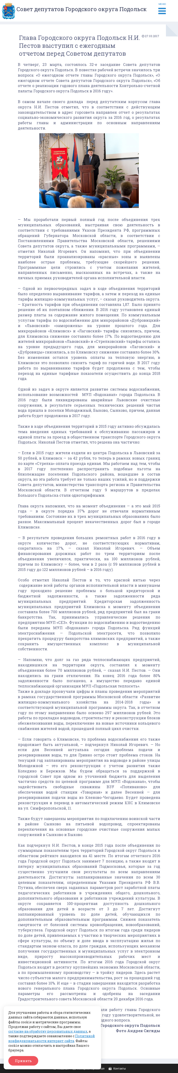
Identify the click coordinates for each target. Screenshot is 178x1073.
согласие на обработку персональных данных (47, 1031)
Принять (23, 1060)
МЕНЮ (162, 4)
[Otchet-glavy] (89, 208)
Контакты (119, 1068)
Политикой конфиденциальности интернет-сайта (51, 1038)
